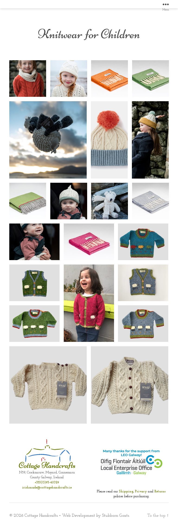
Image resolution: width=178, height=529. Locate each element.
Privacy (141, 491)
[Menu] (165, 4)
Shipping (126, 491)
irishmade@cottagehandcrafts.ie (47, 487)
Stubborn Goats (115, 516)
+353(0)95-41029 (47, 482)
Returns (159, 491)
